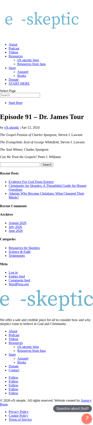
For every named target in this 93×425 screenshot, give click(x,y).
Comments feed (19, 280)
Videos (13, 52)
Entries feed (17, 276)
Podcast (14, 48)
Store (12, 68)
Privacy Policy (19, 412)
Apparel (22, 72)
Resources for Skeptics (24, 248)
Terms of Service (20, 419)
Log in (13, 272)
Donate (14, 79)
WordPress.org (19, 284)
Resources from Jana (31, 64)
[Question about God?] (87, 419)
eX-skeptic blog (28, 60)
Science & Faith (19, 252)
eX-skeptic (11, 127)
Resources (16, 56)
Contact (14, 370)
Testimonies (17, 255)
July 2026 (15, 227)
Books (21, 76)
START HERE (19, 83)
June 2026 (16, 231)
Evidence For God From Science (31, 182)
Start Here (15, 103)
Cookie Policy (18, 415)
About (13, 44)
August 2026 (17, 223)
